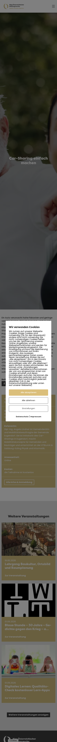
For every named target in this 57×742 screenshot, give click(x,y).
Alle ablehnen (28, 400)
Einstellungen (28, 408)
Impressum (35, 416)
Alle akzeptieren (28, 392)
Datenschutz (22, 416)
